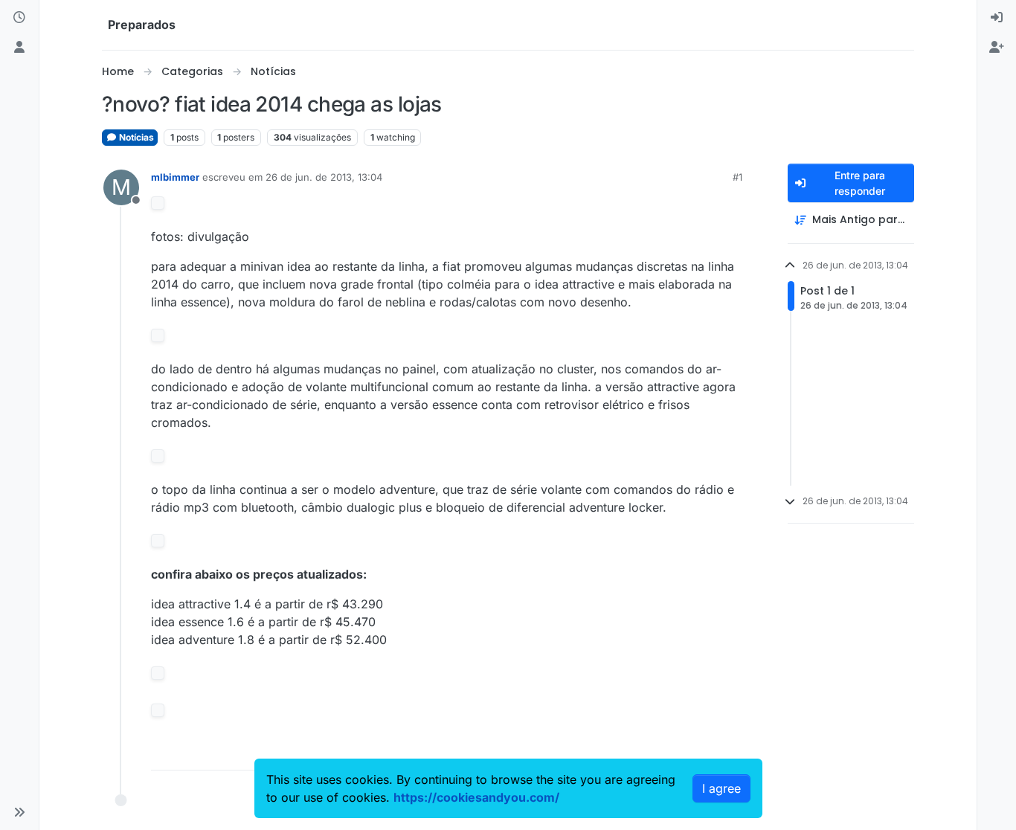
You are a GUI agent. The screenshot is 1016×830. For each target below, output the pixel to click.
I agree (721, 788)
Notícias (135, 137)
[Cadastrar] (996, 47)
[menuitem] (996, 18)
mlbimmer (175, 177)
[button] (19, 812)
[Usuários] (19, 47)
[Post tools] (729, 752)
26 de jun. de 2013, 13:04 (324, 177)
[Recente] (19, 18)
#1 (737, 177)
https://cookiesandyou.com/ (476, 797)
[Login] (996, 18)
